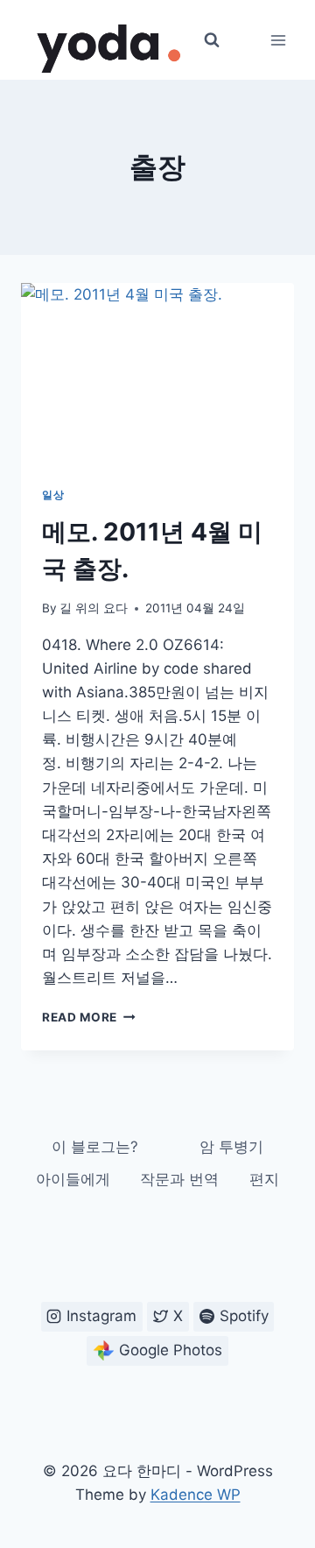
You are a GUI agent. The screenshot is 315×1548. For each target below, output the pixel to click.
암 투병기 (231, 1147)
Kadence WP (195, 1494)
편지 (264, 1179)
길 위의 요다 (94, 608)
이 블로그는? (95, 1147)
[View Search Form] (212, 40)
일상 (53, 494)
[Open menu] (278, 39)
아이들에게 (73, 1179)
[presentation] (157, 374)
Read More (89, 1017)
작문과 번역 (179, 1179)
